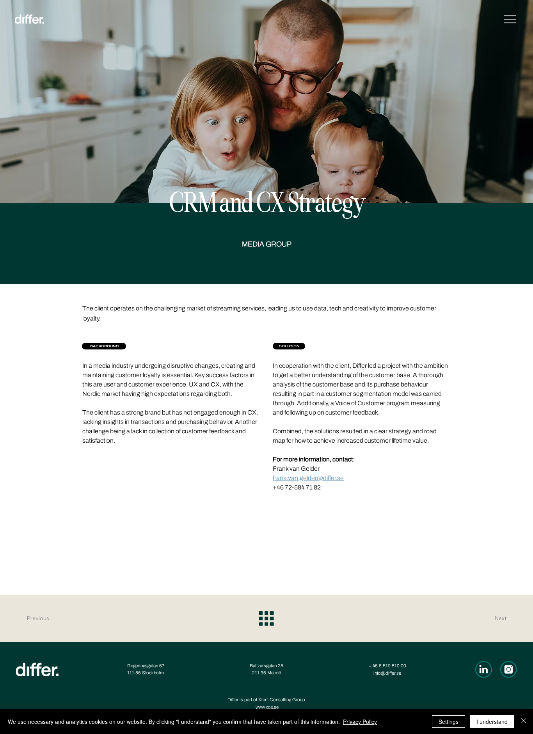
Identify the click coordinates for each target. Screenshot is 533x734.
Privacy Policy (360, 721)
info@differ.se (387, 673)
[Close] (523, 721)
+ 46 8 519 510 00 (387, 665)
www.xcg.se (267, 707)
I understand (492, 721)
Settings (448, 721)
